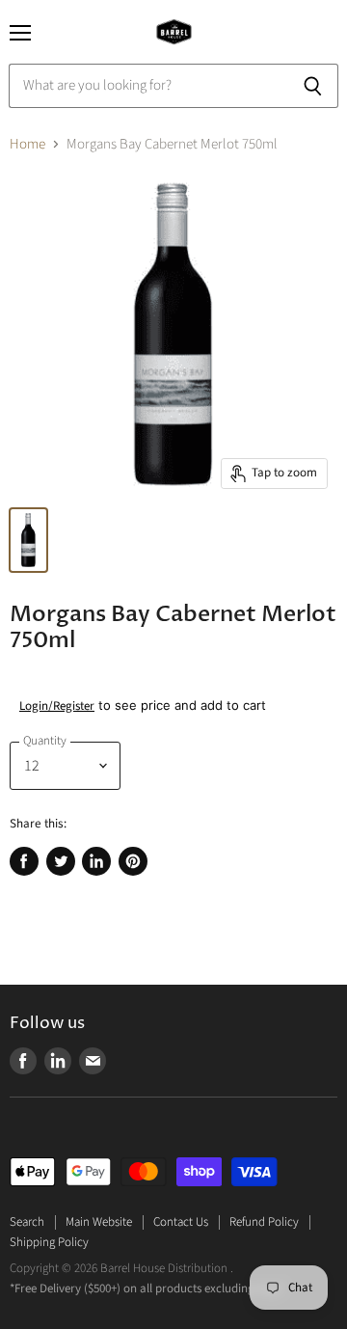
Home (27, 144)
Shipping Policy (49, 1242)
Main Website (99, 1222)
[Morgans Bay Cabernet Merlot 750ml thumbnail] (28, 540)
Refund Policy (264, 1222)
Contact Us (180, 1222)
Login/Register (56, 706)
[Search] (312, 86)
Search (27, 1222)
